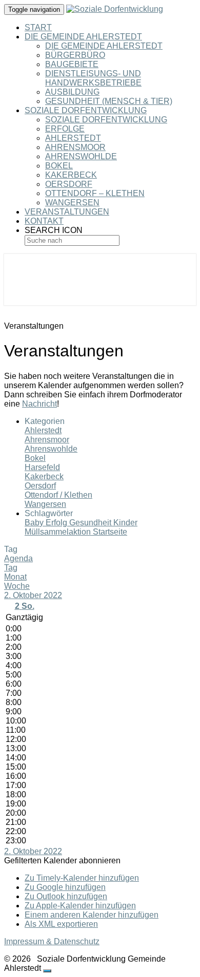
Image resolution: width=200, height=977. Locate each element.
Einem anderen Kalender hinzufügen (91, 914)
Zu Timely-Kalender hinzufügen (82, 878)
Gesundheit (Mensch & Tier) (108, 101)
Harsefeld (42, 467)
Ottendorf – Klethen (95, 193)
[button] (62, 860)
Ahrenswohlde (81, 156)
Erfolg (57, 522)
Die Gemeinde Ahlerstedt (83, 36)
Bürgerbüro (75, 55)
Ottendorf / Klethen (58, 495)
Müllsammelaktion (59, 531)
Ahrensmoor (75, 147)
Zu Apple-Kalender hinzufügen (80, 905)
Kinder (125, 522)
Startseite (110, 531)
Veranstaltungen (67, 211)
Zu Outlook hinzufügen (66, 896)
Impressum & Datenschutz (51, 941)
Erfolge (65, 128)
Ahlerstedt (73, 138)
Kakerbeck (71, 175)
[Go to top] (47, 970)
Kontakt (44, 221)
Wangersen (72, 202)
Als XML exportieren (61, 924)
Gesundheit (91, 522)
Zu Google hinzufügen (65, 887)
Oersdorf (68, 184)
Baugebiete (71, 64)
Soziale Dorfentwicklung (86, 110)
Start (38, 27)
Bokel (59, 165)
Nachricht (39, 403)
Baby (35, 522)
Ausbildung (72, 92)
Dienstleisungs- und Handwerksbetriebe (93, 78)
